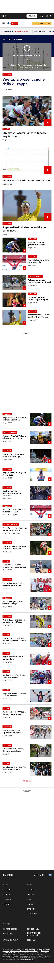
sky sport (7, 890)
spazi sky (31, 909)
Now (29, 899)
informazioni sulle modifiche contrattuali (23, 951)
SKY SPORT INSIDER (41, 23)
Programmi (32, 914)
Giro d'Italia (39, 31)
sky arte (6, 904)
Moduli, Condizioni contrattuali (34, 949)
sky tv (29, 890)
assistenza (12, 952)
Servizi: (29, 884)
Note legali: (7, 924)
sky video (7, 899)
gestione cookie (10, 929)
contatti (20, 952)
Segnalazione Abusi (26, 959)
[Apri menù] (4, 23)
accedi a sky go (41, 875)
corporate (31, 940)
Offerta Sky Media (10, 940)
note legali (7, 934)
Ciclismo (7, 31)
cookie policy (33, 929)
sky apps (31, 895)
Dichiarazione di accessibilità (34, 934)
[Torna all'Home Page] (12, 23)
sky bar (30, 904)
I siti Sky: (6, 884)
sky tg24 (6, 895)
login (48, 16)
